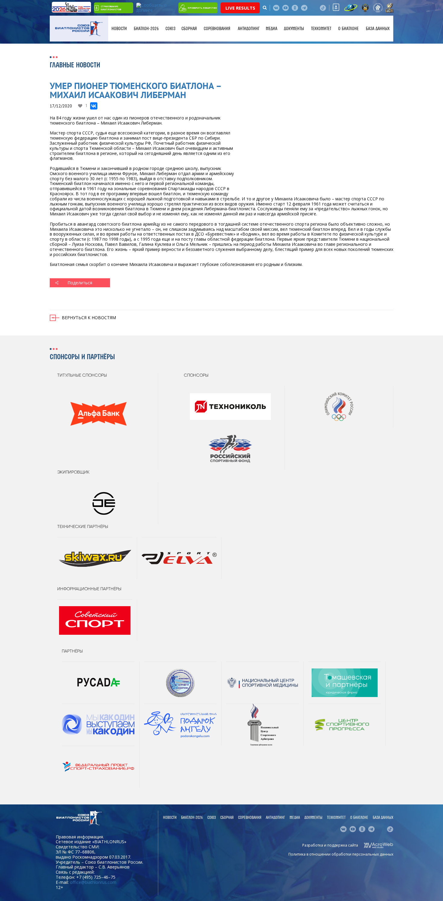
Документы (294, 28)
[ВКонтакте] (93, 106)
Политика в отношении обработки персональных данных (340, 854)
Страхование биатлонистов (111, 8)
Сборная (189, 28)
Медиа (271, 28)
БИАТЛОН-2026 (146, 28)
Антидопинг (248, 28)
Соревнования (217, 28)
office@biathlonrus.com (93, 882)
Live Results (240, 8)
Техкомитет (321, 28)
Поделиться (80, 282)
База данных (378, 28)
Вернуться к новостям (89, 317)
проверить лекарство (202, 7)
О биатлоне (348, 28)
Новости (119, 28)
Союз (170, 28)
